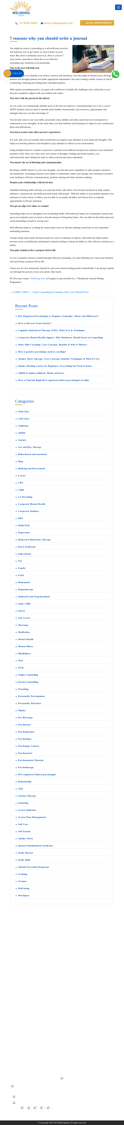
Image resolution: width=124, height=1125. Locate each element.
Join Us (20, 1059)
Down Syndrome (27, 547)
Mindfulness (24, 653)
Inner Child (24, 603)
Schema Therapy (27, 796)
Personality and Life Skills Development (36, 1043)
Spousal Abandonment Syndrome (35, 845)
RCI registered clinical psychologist (37, 774)
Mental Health (25, 639)
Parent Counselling (28, 682)
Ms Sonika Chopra (26, 983)
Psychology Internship (28, 1049)
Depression (24, 532)
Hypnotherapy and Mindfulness (32, 1027)
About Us (21, 956)
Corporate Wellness (28, 511)
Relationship (24, 781)
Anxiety (22, 440)
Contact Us (22, 994)
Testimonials (23, 941)
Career (22, 475)
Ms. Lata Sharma (25, 988)
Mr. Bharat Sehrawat (27, 978)
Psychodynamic (26, 732)
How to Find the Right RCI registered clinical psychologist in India (53, 380)
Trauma (22, 881)
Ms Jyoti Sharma (25, 972)
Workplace (24, 895)
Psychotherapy (26, 767)
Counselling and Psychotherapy (32, 1012)
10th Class (23, 411)
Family (22, 568)
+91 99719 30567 (24, 1096)
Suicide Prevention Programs (33, 867)
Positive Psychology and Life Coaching (36, 1038)
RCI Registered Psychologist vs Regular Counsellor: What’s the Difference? (58, 316)
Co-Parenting (25, 497)
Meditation (24, 632)
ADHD (21, 433)
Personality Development (31, 696)
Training (22, 874)
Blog (20, 461)
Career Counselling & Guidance (32, 1017)
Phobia (21, 710)
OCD (21, 668)
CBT (20, 482)
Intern (21, 611)
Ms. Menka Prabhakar (27, 967)
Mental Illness (25, 646)
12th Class (23, 418)
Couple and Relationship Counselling (35, 1022)
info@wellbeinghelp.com (58, 23)
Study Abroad (25, 853)
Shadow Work (25, 838)
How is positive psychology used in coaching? (42, 352)
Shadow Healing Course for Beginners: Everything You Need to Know (55, 366)
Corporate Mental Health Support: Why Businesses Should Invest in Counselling (60, 337)
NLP (20, 660)
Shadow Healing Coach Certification (35, 1065)
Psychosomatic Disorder (31, 760)
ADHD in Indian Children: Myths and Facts (41, 373)
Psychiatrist (24, 724)
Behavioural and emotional (32, 454)
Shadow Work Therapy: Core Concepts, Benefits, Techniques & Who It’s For (59, 359)
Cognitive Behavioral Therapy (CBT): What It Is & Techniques (51, 330)
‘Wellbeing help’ (37, 278)
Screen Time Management (32, 817)
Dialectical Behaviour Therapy (34, 539)
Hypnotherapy (25, 589)
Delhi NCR (24, 525)
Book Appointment (99, 23)
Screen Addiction (27, 810)
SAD (20, 789)
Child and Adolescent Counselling (33, 1033)
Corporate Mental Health (31, 504)
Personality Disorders (29, 703)
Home (20, 935)
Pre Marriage (25, 717)
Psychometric (25, 753)
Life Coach (24, 618)
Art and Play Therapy (29, 447)
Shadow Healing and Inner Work (33, 1070)
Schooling (23, 803)
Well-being (23, 888)
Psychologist (24, 739)
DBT (20, 518)
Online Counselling (28, 675)
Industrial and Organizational (34, 596)
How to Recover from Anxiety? (34, 323)
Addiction (23, 426)
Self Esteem (24, 831)
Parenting (23, 689)
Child (21, 490)
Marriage (23, 625)
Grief (21, 575)
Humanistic (24, 582)
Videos (20, 951)
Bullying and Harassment (31, 468)
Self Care (23, 824)
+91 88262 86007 (28, 23)
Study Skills (24, 860)
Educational (24, 554)
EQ (20, 561)
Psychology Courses (28, 746)
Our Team (22, 1054)
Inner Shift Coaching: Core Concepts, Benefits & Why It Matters (52, 344)
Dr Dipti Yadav (24, 962)
